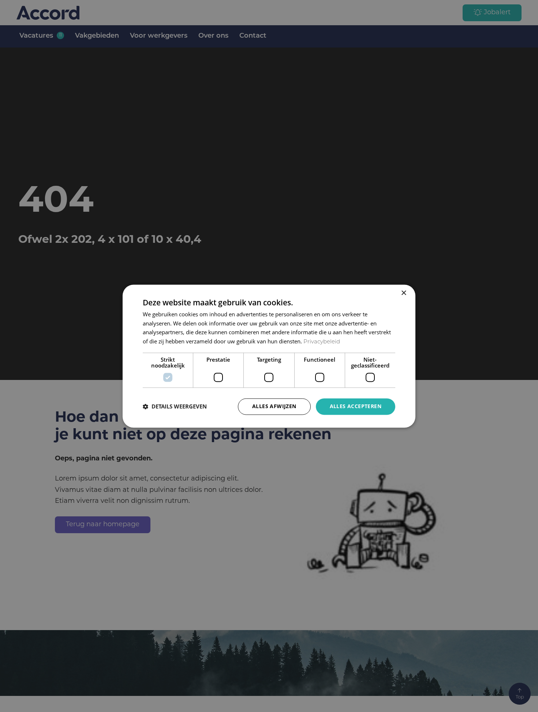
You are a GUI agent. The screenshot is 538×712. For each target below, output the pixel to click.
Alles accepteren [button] (355, 406)
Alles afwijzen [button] (274, 406)
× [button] (403, 293)
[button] (175, 406)
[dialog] (269, 356)
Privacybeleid (321, 342)
